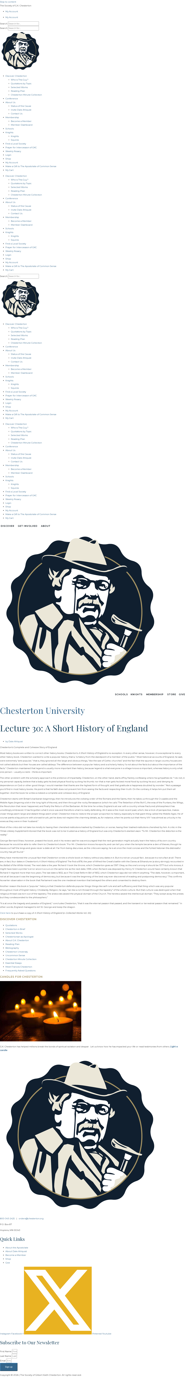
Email (3, 1360)
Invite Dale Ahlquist (21, 110)
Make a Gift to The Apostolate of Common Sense (30, 166)
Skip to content (8, 2)
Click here (5, 913)
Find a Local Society (15, 143)
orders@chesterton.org (31, 1218)
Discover (7, 526)
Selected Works (19, 87)
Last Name (6, 1356)
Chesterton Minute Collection (26, 94)
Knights (15, 136)
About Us (10, 102)
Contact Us (16, 113)
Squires (15, 140)
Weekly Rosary (13, 151)
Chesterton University (42, 710)
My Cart (9, 170)
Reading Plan (18, 91)
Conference (11, 98)
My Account (11, 11)
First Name (6, 1351)
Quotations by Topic (21, 83)
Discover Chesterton (16, 76)
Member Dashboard (22, 125)
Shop (8, 158)
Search (3, 23)
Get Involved (27, 526)
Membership (12, 117)
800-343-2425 (7, 1218)
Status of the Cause (21, 106)
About (46, 526)
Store (171, 694)
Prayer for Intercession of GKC (21, 147)
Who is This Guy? (19, 79)
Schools (9, 128)
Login (8, 155)
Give (182, 694)
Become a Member (21, 121)
